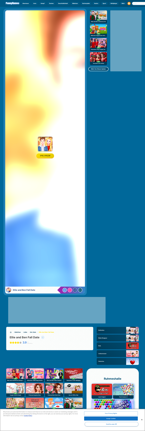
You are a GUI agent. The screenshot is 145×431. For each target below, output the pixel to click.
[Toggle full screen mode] (80, 290)
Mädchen (75, 3)
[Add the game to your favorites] (42, 337)
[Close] (142, 420)
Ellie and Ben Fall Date (46, 332)
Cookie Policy (28, 415)
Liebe (25, 332)
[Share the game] (75, 290)
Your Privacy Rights (111, 413)
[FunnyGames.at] (11, 332)
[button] (129, 3)
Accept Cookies (111, 418)
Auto (34, 3)
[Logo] (12, 3)
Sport (104, 3)
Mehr (123, 3)
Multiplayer (114, 3)
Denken (51, 3)
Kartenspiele (86, 3)
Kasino (96, 3)
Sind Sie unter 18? (111, 424)
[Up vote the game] (65, 290)
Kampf (43, 3)
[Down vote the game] (70, 290)
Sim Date (33, 332)
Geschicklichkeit (63, 3)
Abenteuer (25, 3)
